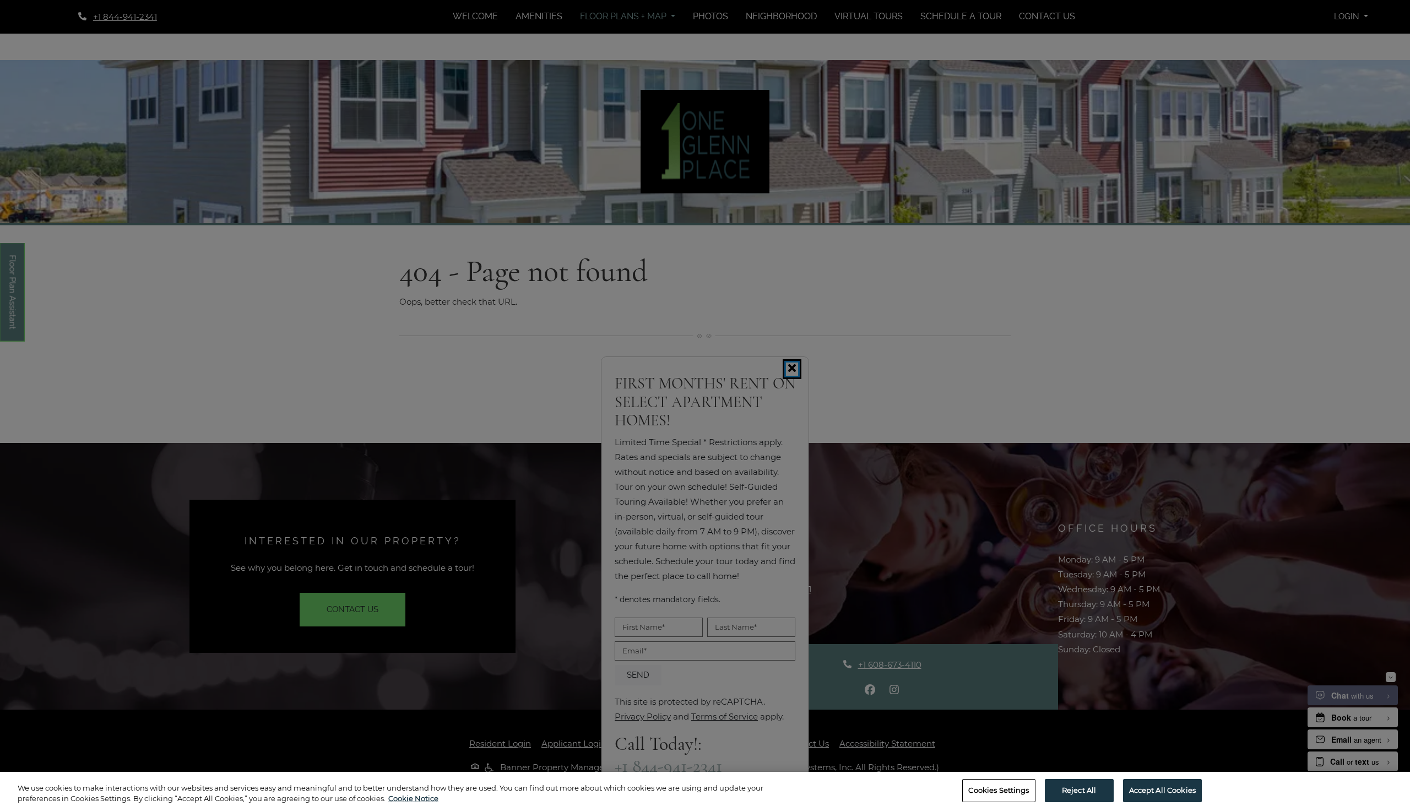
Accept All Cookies (1162, 790)
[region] (705, 791)
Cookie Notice (413, 798)
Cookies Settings (998, 790)
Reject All (1079, 790)
